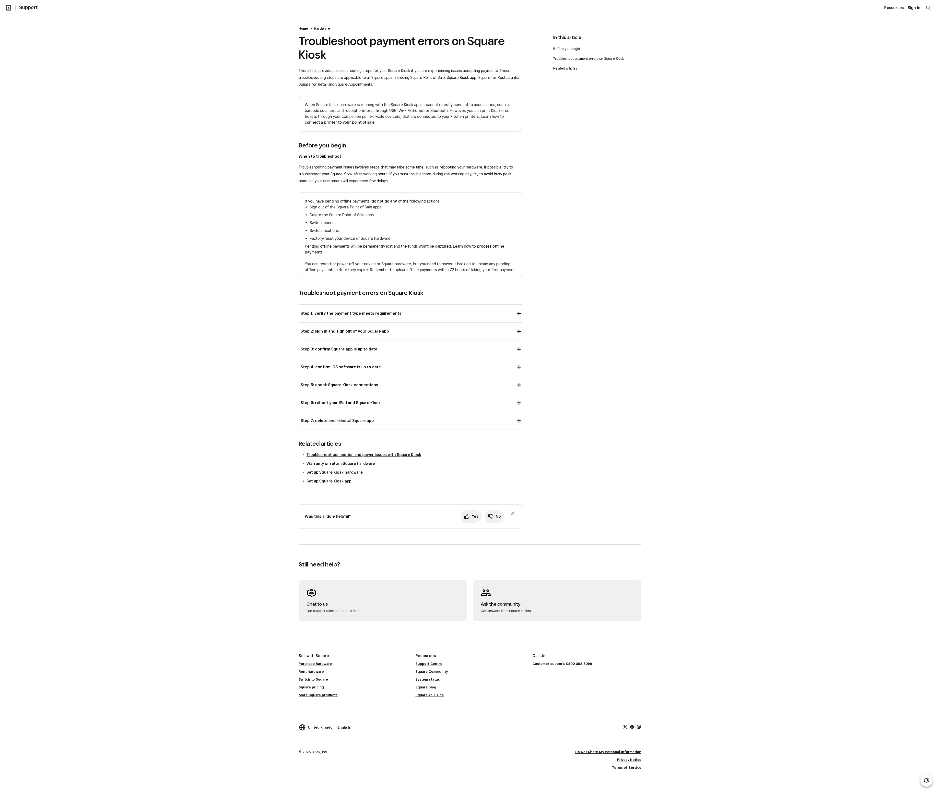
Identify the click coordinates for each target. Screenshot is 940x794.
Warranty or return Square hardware (340, 463)
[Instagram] (638, 727)
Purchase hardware (315, 664)
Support (28, 7)
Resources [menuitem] (894, 7)
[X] (625, 727)
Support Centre (428, 664)
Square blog (425, 687)
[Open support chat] (926, 780)
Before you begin (566, 49)
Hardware (322, 28)
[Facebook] (632, 727)
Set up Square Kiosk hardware (334, 472)
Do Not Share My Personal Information (608, 752)
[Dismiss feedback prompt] (513, 513)
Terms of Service (626, 768)
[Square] (8, 8)
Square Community (431, 672)
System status (427, 679)
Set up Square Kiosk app (328, 481)
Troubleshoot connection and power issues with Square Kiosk (363, 454)
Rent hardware (311, 672)
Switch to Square (313, 679)
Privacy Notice (629, 760)
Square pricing (311, 687)
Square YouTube (429, 695)
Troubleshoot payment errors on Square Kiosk (588, 58)
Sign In (914, 7)
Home (303, 28)
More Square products (318, 695)
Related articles (565, 68)
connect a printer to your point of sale (340, 122)
